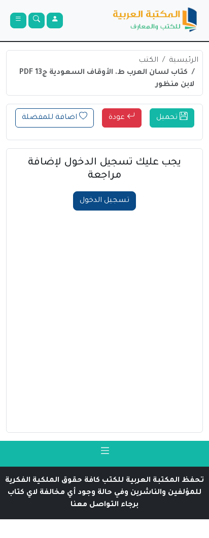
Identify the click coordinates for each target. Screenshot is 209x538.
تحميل (168, 118)
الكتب (148, 61)
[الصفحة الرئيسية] (155, 20)
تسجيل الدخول (104, 201)
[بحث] (36, 20)
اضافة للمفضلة (50, 118)
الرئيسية (183, 61)
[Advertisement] (104, 320)
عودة (118, 118)
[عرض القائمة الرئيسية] (18, 20)
